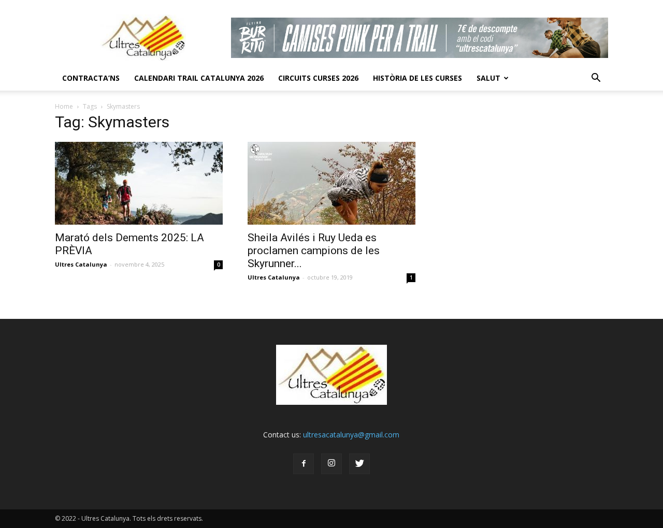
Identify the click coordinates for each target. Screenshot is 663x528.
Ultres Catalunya (81, 264)
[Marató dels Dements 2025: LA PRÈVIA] (139, 183)
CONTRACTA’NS (91, 78)
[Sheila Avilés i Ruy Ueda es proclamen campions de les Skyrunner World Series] (331, 183)
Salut (488, 78)
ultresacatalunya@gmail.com (351, 434)
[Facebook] (303, 463)
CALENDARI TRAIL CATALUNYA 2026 (199, 78)
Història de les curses (417, 78)
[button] (595, 78)
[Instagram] (331, 463)
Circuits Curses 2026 (318, 78)
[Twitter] (359, 463)
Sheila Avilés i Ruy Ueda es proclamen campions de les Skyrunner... (314, 250)
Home (64, 106)
